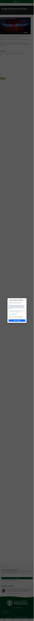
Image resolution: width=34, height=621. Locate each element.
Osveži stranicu (17, 320)
